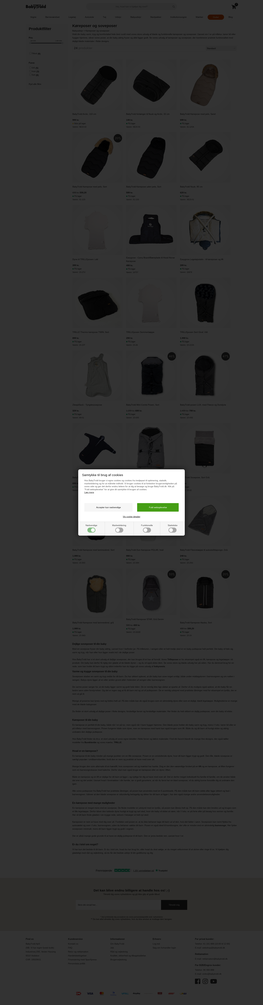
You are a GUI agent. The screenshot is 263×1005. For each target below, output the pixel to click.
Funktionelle (147, 525)
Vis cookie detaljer (131, 516)
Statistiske (172, 525)
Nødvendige (91, 525)
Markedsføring (119, 525)
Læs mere (89, 492)
